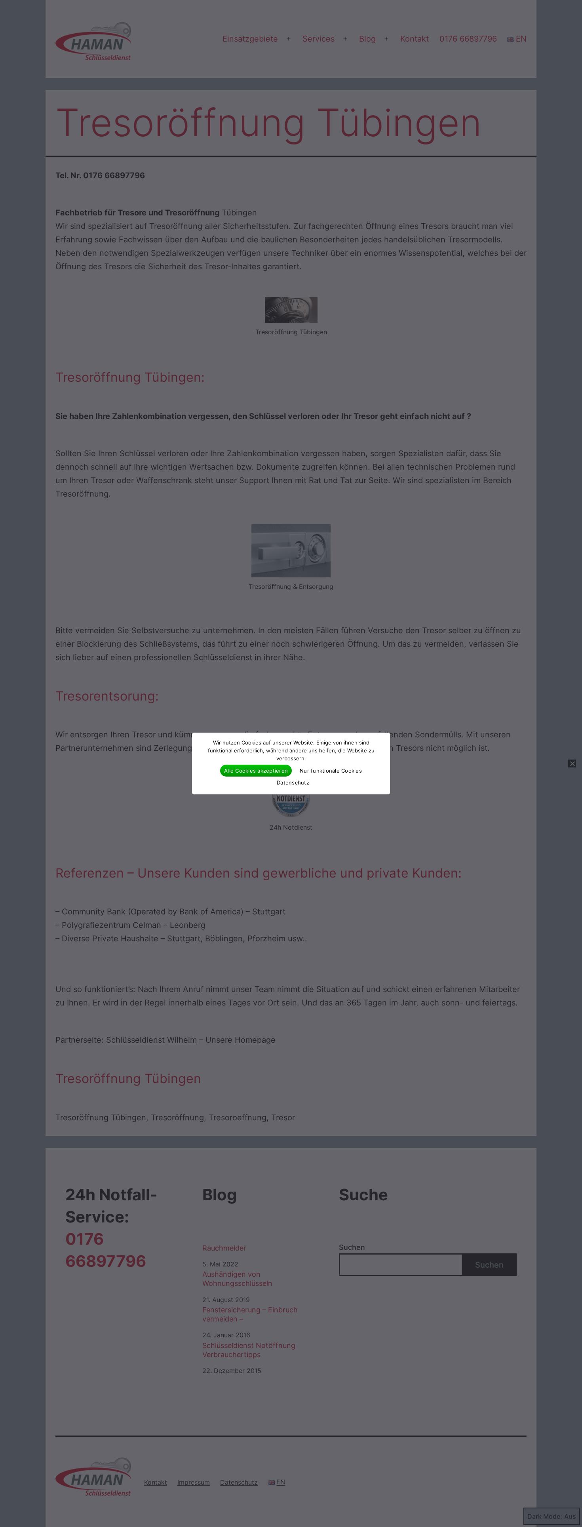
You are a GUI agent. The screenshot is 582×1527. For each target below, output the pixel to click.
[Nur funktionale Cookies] (572, 763)
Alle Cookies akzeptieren (256, 770)
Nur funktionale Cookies (331, 770)
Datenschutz (293, 782)
